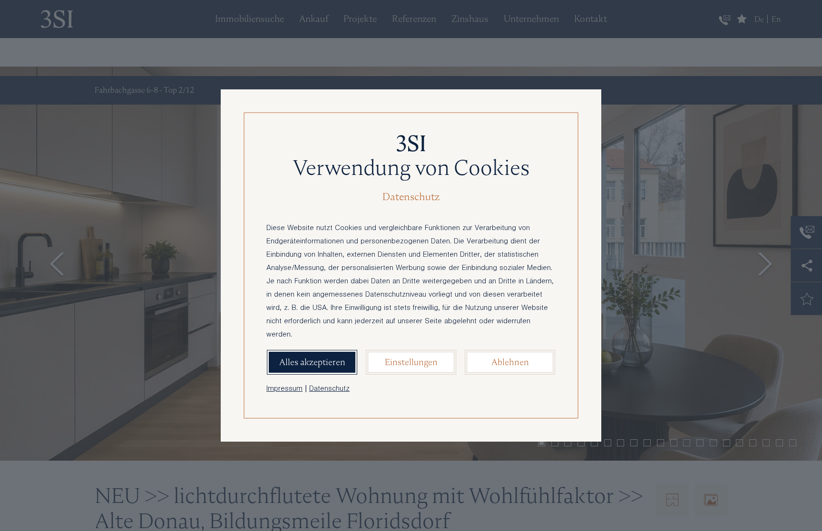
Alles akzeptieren (312, 362)
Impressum (284, 389)
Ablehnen (510, 362)
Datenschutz (329, 389)
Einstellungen (411, 362)
